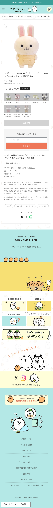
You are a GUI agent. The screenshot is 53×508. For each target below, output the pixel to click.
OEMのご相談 (26, 479)
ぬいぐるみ (43, 206)
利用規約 (26, 456)
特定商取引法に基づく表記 (26, 468)
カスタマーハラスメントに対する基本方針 (26, 485)
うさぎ (8, 206)
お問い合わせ (26, 450)
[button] (3, 9)
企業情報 (26, 474)
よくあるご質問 (26, 445)
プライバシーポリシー (26, 462)
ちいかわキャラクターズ (25, 206)
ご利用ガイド (26, 439)
